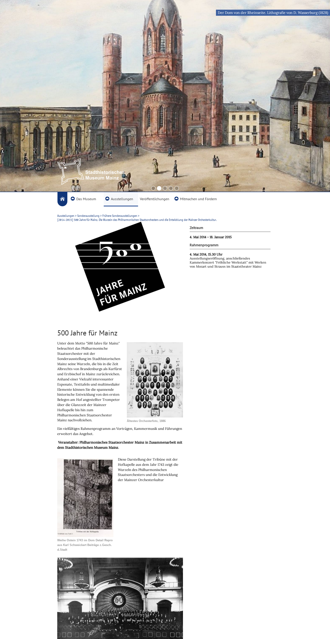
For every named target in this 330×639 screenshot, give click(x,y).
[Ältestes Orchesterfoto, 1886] (155, 416)
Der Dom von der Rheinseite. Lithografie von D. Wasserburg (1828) (273, 12)
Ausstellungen (65, 216)
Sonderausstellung (88, 216)
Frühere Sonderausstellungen (119, 216)
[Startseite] (62, 199)
